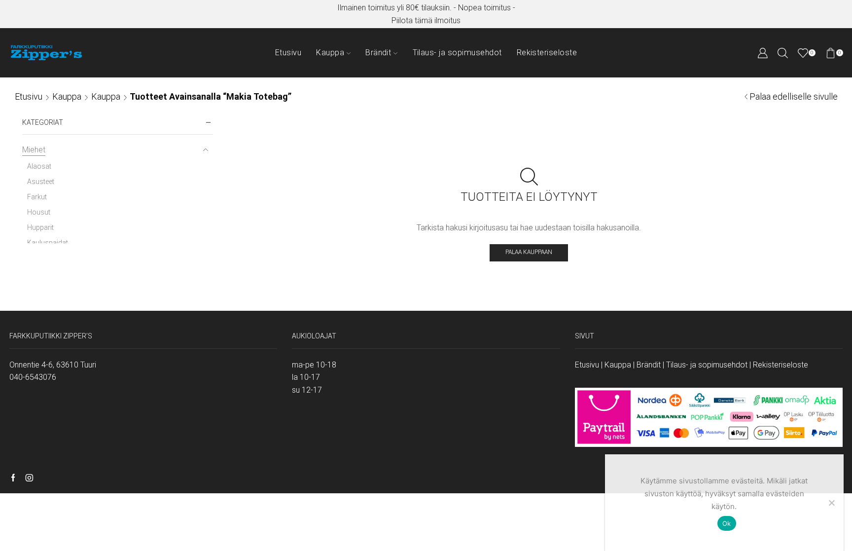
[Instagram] (29, 478)
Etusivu (288, 52)
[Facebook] (13, 478)
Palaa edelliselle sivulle (793, 96)
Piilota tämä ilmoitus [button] (426, 20)
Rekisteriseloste (547, 52)
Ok (726, 523)
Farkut (37, 197)
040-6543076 (32, 377)
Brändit (378, 52)
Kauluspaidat (47, 243)
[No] (831, 503)
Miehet (33, 149)
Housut (38, 212)
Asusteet (40, 181)
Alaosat (39, 166)
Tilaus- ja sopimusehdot (457, 52)
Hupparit (40, 227)
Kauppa (330, 52)
